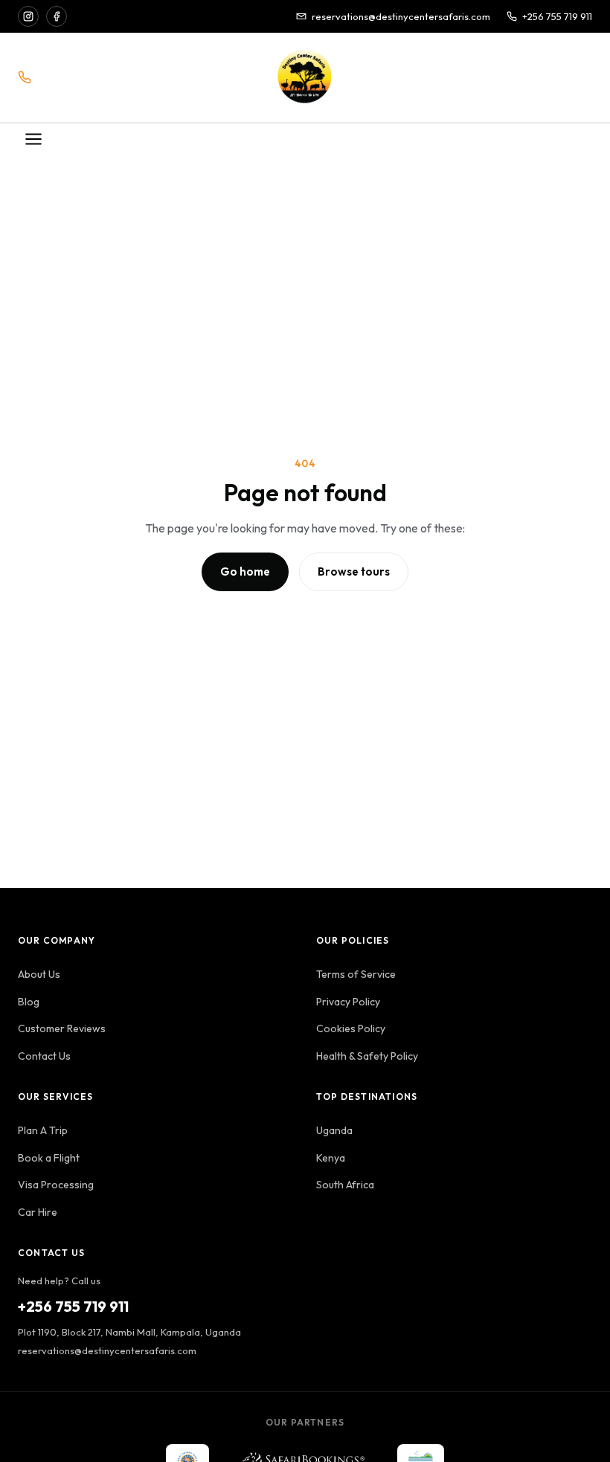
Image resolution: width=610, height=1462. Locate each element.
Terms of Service (356, 974)
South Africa (345, 1184)
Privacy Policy (348, 1001)
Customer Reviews (62, 1028)
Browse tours (354, 571)
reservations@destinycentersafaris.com (401, 16)
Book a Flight (49, 1158)
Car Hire (37, 1212)
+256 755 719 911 (557, 16)
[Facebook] (56, 16)
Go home (245, 571)
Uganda (334, 1130)
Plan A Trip (43, 1130)
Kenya (330, 1158)
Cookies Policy (350, 1028)
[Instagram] (28, 16)
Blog (28, 1001)
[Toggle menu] (33, 140)
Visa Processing (56, 1184)
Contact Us (44, 1056)
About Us (39, 974)
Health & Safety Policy (367, 1056)
